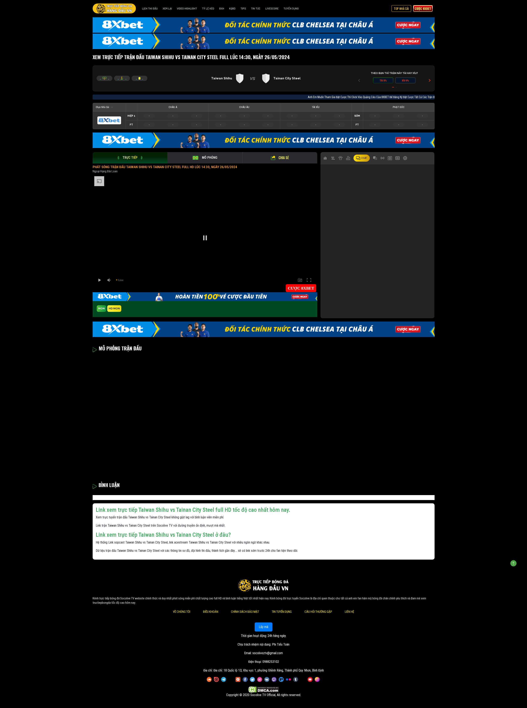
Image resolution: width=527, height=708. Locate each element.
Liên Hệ (349, 612)
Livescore (272, 8)
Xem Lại (167, 8)
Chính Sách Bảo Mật (245, 612)
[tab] (130, 157)
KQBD (232, 8)
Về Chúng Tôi (181, 612)
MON (101, 308)
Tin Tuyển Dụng (282, 612)
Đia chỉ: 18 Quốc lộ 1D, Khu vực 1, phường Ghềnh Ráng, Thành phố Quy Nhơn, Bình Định (268, 670)
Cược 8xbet (423, 8)
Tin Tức (255, 8)
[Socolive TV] (114, 8)
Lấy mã (263, 627)
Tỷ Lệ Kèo (208, 8)
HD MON (114, 308)
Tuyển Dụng (291, 8)
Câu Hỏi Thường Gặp (318, 612)
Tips (243, 8)
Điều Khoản (210, 612)
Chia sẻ (284, 157)
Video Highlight (187, 8)
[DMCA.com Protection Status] (263, 689)
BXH (221, 8)
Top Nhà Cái (401, 8)
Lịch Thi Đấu (150, 8)
